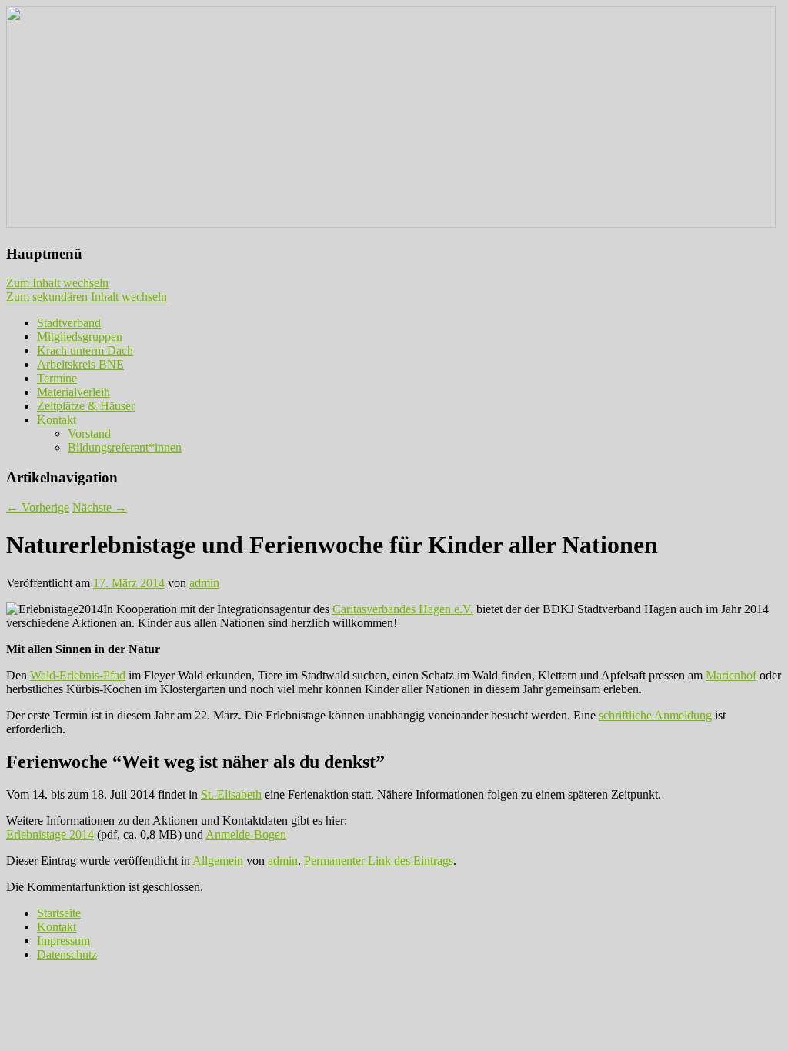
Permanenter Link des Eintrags (378, 860)
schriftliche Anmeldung (655, 715)
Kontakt (56, 419)
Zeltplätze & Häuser (86, 405)
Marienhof (731, 675)
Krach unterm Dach (85, 350)
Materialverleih (73, 392)
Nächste (99, 507)
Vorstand (89, 433)
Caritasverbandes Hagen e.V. (402, 609)
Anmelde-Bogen (245, 834)
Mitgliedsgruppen (79, 336)
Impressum (63, 940)
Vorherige (37, 507)
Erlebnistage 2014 (50, 834)
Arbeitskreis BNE (80, 364)
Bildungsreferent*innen (125, 447)
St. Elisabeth (231, 794)
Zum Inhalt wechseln (57, 282)
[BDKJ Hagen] (391, 223)
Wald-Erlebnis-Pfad (77, 675)
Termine (57, 378)
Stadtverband (69, 322)
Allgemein (217, 860)
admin (204, 582)
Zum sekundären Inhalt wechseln (86, 296)
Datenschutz (67, 954)
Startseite (59, 912)
